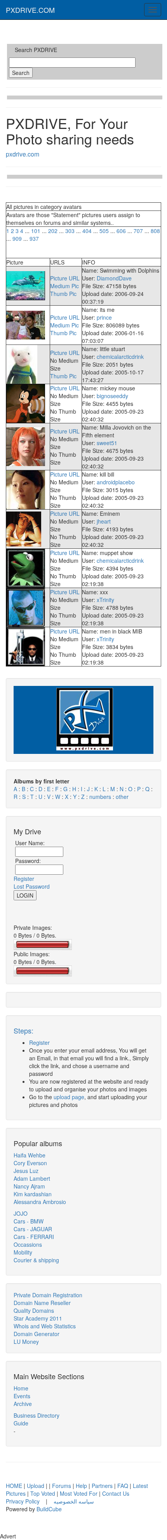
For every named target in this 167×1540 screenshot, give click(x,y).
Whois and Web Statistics (45, 1326)
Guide (21, 1423)
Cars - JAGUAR (33, 1229)
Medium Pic (64, 286)
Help (81, 1486)
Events (22, 1396)
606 (121, 231)
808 (155, 231)
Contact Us (115, 1493)
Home (21, 1388)
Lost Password (32, 886)
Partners (102, 1486)
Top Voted (42, 1493)
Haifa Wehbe (29, 1155)
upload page (69, 1097)
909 (17, 238)
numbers (101, 796)
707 (138, 231)
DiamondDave (114, 278)
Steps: (23, 1030)
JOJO (21, 1213)
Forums (61, 1486)
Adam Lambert (32, 1178)
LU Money (26, 1341)
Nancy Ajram (29, 1186)
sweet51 (107, 443)
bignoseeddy (112, 396)
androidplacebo (116, 482)
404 (87, 231)
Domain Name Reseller (42, 1303)
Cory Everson (30, 1163)
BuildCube (49, 1509)
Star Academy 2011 (38, 1318)
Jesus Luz (26, 1171)
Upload (35, 1486)
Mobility (23, 1252)
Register (24, 878)
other (122, 796)
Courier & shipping (36, 1260)
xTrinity (105, 600)
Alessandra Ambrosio (40, 1202)
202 (52, 231)
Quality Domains (34, 1310)
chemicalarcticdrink (120, 356)
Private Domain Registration (48, 1295)
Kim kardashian (33, 1194)
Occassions (28, 1244)
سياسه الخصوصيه (74, 1501)
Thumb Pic (63, 294)
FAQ (122, 1486)
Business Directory (36, 1415)
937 (34, 238)
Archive (23, 1404)
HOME (14, 1486)
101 (35, 231)
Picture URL (65, 278)
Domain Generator (36, 1334)
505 (104, 231)
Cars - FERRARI (34, 1237)
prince (104, 317)
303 (70, 231)
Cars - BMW (28, 1221)
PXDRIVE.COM (30, 10)
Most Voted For (78, 1493)
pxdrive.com (22, 154)
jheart (104, 521)
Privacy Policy (23, 1501)
